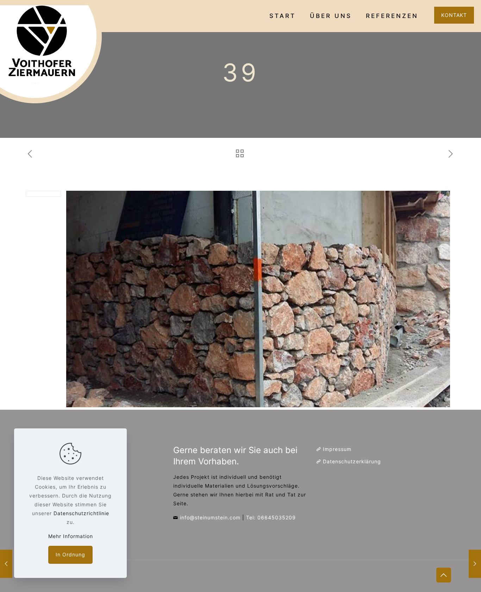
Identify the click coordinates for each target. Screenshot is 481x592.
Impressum (337, 449)
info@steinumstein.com (210, 517)
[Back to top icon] (443, 575)
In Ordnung (70, 554)
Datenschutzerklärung (352, 461)
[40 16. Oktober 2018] (475, 564)
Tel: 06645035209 (271, 517)
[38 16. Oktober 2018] (6, 564)
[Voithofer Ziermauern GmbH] (53, 54)
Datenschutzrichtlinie (81, 513)
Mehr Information (70, 536)
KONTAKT (454, 15)
